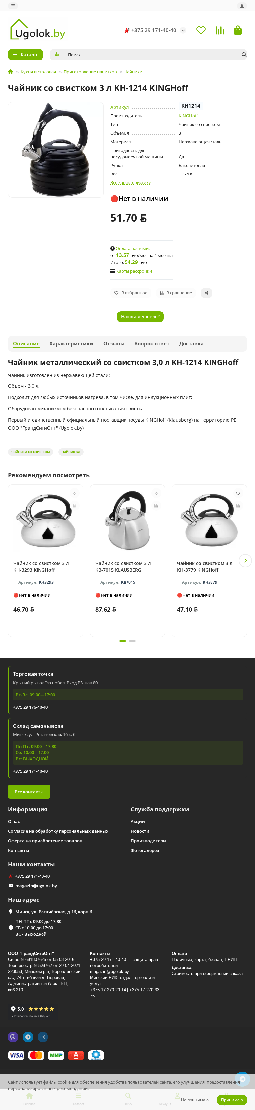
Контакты (18, 850)
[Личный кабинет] (242, 5)
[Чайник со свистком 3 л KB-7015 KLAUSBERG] (127, 520)
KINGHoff (188, 116)
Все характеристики (130, 182)
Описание (26, 343)
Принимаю (232, 1100)
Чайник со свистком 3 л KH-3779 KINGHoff (205, 566)
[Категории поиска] (57, 54)
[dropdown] (13, 5)
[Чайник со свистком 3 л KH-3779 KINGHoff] (209, 520)
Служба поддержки (160, 809)
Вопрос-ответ (151, 343)
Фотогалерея (145, 850)
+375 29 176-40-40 (30, 707)
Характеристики (71, 343)
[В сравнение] (75, 506)
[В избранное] (75, 493)
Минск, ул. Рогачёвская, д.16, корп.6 (53, 912)
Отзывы (114, 343)
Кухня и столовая (38, 72)
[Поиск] (244, 54)
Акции (138, 821)
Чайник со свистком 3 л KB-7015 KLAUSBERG (123, 566)
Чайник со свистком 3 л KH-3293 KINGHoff (41, 566)
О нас (14, 821)
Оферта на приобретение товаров (45, 841)
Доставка (191, 343)
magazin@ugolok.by (36, 886)
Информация (27, 809)
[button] (9, 560)
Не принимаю (195, 1100)
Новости (140, 831)
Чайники (133, 72)
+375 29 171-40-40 (153, 30)
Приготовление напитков (90, 72)
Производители (148, 841)
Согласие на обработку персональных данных (58, 831)
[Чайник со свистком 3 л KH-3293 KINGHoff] (45, 520)
